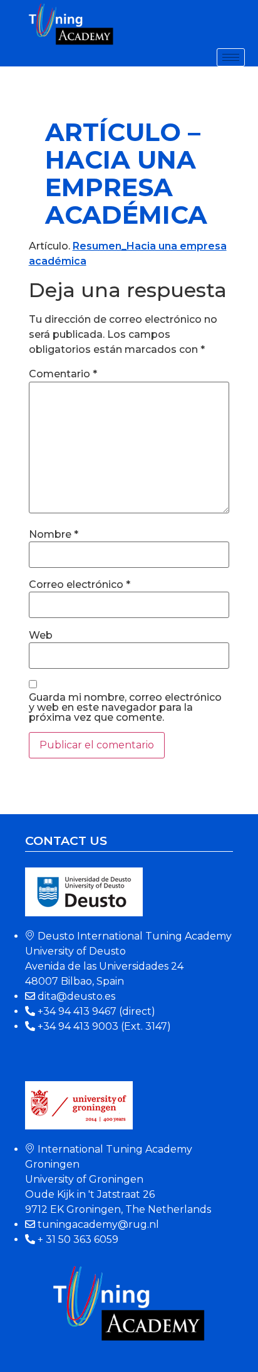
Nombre (53, 535)
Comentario (63, 374)
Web (41, 636)
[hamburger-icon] (231, 57)
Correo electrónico (79, 585)
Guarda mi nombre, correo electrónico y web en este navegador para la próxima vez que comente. (125, 708)
